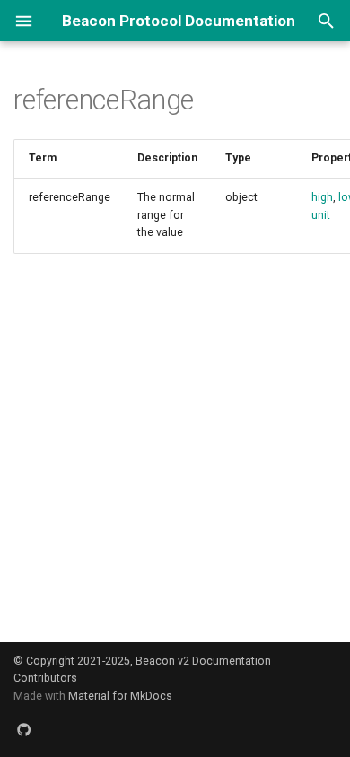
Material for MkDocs (120, 696)
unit (320, 215)
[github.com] (25, 730)
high (322, 197)
